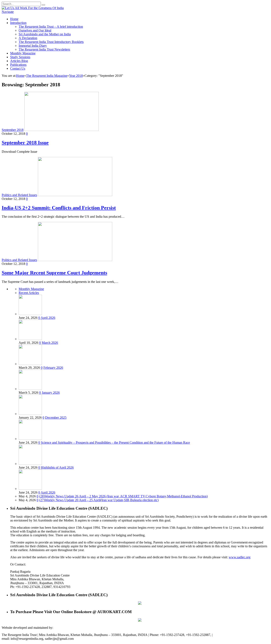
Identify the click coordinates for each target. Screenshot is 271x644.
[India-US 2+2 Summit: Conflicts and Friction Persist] (75, 195)
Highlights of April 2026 (57, 467)
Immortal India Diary (33, 45)
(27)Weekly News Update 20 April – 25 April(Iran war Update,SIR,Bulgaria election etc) (99, 500)
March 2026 (50, 342)
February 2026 (53, 367)
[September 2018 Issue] (61, 130)
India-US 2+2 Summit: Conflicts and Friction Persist (59, 208)
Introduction (18, 23)
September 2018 (13, 130)
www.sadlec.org (239, 557)
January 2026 (51, 392)
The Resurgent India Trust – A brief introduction (51, 26)
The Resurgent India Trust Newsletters (44, 49)
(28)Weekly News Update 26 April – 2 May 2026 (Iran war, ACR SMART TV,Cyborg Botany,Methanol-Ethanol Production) (123, 496)
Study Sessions (20, 57)
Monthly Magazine (23, 53)
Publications (18, 64)
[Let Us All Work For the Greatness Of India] (33, 8)
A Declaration (28, 38)
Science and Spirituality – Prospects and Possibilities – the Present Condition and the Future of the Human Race (115, 442)
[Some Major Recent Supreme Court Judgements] (75, 260)
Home (14, 19)
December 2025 (55, 417)
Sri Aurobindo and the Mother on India (45, 34)
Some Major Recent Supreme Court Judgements (54, 272)
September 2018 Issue (25, 142)
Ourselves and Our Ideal (35, 30)
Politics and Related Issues (19, 195)
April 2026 (48, 317)
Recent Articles (29, 292)
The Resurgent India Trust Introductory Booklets (51, 42)
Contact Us (17, 68)
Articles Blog (19, 61)
